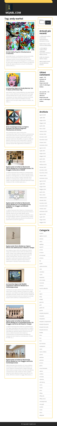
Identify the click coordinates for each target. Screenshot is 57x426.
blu (40, 261)
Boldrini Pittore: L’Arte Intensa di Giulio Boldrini (45, 44)
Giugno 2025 (42, 153)
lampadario (42, 318)
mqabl (41, 77)
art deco (41, 252)
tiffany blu (41, 396)
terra (40, 390)
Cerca (48, 22)
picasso (41, 363)
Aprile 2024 (42, 192)
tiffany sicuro (42, 398)
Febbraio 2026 (43, 131)
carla (40, 269)
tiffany (40, 393)
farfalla (41, 299)
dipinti (40, 294)
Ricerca (41, 19)
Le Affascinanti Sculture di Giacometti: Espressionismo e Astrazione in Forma (44, 39)
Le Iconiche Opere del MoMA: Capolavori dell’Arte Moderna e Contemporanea (17, 285)
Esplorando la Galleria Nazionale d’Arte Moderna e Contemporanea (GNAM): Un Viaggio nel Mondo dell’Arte (18, 205)
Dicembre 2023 (43, 203)
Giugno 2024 (42, 186)
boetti (40, 263)
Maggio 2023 (42, 222)
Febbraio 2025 (43, 164)
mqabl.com (13, 12)
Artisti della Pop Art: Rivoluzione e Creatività (18, 52)
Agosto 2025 (42, 148)
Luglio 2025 (42, 150)
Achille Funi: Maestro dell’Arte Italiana (44, 57)
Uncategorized (43, 401)
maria (40, 349)
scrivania (41, 376)
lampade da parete (44, 324)
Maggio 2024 (42, 189)
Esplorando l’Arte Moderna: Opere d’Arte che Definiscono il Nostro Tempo (20, 247)
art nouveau (42, 255)
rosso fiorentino (43, 368)
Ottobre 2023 (42, 208)
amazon (41, 238)
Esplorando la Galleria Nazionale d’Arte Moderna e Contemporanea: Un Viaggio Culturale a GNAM (20, 168)
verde (40, 409)
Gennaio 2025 (42, 167)
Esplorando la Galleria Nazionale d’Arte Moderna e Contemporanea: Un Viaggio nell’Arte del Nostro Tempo (20, 322)
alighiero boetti (43, 236)
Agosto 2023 (42, 214)
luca (40, 338)
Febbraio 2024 (43, 197)
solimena (41, 379)
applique (41, 244)
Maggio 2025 (42, 156)
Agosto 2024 (42, 181)
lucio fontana (42, 343)
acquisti (41, 233)
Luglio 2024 (42, 183)
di (39, 291)
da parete (41, 277)
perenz (41, 354)
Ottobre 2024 (42, 175)
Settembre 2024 (43, 178)
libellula (41, 332)
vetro (40, 412)
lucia (40, 340)
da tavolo (41, 283)
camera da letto (43, 266)
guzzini (41, 310)
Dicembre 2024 (43, 170)
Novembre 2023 (43, 206)
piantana (41, 357)
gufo (40, 305)
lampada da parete (44, 313)
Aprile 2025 (42, 159)
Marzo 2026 (42, 128)
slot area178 (42, 92)
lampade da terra (43, 329)
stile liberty (42, 382)
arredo (41, 249)
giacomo (41, 302)
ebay (40, 296)
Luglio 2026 (42, 117)
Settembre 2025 (43, 145)
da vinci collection (43, 288)
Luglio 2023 (42, 217)
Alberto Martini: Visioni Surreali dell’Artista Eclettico (44, 63)
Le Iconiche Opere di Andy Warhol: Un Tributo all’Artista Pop (19, 89)
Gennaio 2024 (42, 200)
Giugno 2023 (42, 219)
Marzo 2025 (42, 161)
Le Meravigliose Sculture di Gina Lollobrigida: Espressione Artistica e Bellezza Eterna (45, 51)
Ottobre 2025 (42, 142)
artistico (41, 258)
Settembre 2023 (43, 211)
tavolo (40, 387)
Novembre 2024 (43, 172)
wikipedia (41, 415)
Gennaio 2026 (42, 134)
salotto (41, 371)
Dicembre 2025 (43, 137)
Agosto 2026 (42, 115)
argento (41, 247)
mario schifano (42, 351)
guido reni (41, 307)
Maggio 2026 (42, 123)
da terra (41, 285)
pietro (40, 365)
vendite (41, 407)
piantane (41, 360)
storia (40, 385)
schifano (41, 374)
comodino (41, 272)
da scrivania (42, 280)
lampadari (41, 316)
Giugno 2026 (42, 120)
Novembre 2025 (43, 139)
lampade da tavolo (43, 327)
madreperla (42, 346)
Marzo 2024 (42, 194)
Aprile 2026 (42, 126)
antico (40, 241)
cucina (40, 274)
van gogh (41, 404)
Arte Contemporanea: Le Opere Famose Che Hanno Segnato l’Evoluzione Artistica (17, 128)
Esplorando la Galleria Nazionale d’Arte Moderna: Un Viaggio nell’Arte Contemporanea (19, 361)
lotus (40, 335)
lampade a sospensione (45, 321)
